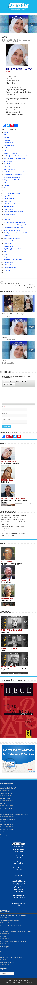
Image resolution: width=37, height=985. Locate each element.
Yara (5, 190)
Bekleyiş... (5, 482)
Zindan (6, 182)
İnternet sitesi (6, 419)
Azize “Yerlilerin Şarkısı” (8, 788)
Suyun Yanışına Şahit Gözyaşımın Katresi (16, 225)
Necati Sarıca (6, 562)
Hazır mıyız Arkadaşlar (7, 835)
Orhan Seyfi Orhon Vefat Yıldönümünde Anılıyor (15, 931)
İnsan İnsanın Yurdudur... (10, 464)
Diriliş (5, 254)
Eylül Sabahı (7, 265)
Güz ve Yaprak (8, 161)
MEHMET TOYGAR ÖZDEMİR (13, 498)
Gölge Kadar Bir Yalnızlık (11, 180)
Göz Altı (6, 132)
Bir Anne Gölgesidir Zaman (12, 177)
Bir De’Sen (7, 270)
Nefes (6, 134)
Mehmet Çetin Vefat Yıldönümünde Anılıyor (14, 814)
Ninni (5, 251)
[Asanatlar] (18, 6)
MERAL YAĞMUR (8, 462)
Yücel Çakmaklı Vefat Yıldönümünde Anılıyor (14, 915)
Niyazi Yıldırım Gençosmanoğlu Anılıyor (13, 941)
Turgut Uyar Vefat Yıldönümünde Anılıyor (13, 926)
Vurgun (6, 257)
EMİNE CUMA (7, 480)
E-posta (4, 413)
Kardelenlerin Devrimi (10, 241)
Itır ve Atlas (4, 936)
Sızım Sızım (7, 243)
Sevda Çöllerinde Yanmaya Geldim (14, 172)
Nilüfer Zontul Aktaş (23, 40)
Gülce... (4, 650)
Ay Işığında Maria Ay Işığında (9, 920)
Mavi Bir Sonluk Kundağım (12, 217)
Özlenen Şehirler (9, 206)
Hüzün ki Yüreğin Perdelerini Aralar (14, 158)
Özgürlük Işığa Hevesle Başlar (13, 249)
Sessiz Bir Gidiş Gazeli (7, 809)
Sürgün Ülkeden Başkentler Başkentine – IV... (16, 670)
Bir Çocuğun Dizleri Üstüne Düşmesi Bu (16, 156)
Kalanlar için (4, 952)
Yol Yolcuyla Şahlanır (10, 153)
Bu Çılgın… (4, 803)
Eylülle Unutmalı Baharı (11, 204)
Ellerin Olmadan (9, 198)
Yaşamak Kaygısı (9, 196)
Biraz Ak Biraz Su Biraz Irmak (13, 174)
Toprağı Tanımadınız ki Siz (12, 230)
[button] (4, 381)
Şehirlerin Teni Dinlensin (11, 267)
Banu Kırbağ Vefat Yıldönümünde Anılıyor (13, 957)
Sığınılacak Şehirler (10, 145)
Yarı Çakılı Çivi (8, 142)
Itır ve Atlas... (6, 582)
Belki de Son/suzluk (6, 830)
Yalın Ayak (7, 164)
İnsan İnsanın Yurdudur (7, 962)
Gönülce (6, 148)
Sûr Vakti (6, 185)
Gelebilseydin (4, 947)
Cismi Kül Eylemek (9, 169)
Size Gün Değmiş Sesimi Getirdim (14, 222)
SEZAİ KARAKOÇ (8, 667)
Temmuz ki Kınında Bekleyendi (13, 259)
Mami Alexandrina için (7, 819)
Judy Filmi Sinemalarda (11, 282)
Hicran (6, 188)
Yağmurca (7, 219)
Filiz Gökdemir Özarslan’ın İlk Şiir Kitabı (24, 286)
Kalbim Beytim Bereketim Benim (13, 227)
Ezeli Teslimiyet (8, 246)
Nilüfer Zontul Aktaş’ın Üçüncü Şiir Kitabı (15, 314)
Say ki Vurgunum (9, 209)
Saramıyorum (8, 201)
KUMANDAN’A (5, 798)
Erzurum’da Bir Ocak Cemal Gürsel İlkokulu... (14, 501)
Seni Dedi (7, 137)
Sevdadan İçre (8, 140)
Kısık (5, 273)
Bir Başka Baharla (9, 214)
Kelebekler (7, 235)
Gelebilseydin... (7, 600)
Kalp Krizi (7, 166)
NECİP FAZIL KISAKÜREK (12, 630)
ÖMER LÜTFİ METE (9, 648)
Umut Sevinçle (8, 262)
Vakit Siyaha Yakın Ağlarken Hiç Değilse (16, 233)
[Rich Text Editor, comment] (18, 395)
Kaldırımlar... (5, 632)
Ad (3, 407)
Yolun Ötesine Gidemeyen (12, 238)
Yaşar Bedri (6, 580)
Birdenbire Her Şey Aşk (7, 824)
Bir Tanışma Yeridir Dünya (12, 193)
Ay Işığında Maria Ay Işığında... (12, 564)
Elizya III (6, 150)
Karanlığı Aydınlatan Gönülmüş (13, 211)
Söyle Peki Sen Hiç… (7, 793)
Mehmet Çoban (7, 598)
